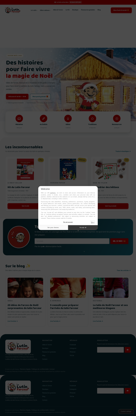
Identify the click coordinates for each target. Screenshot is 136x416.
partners (53, 193)
